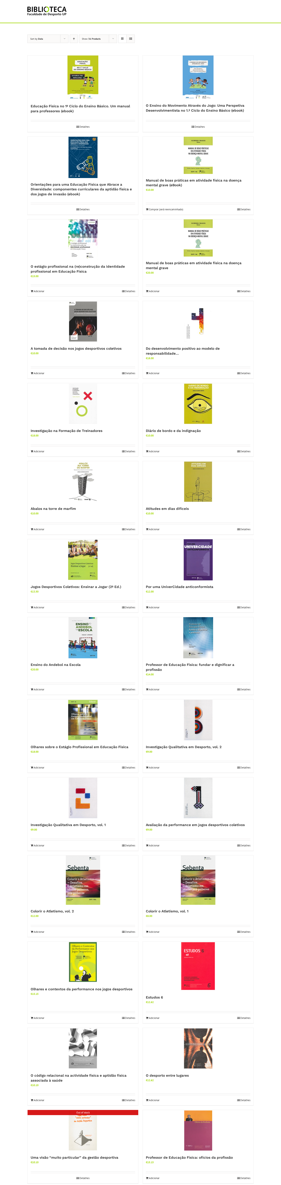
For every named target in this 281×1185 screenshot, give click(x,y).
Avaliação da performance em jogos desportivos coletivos (195, 825)
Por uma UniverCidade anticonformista (179, 587)
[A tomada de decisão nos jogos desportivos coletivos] (83, 321)
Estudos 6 (154, 997)
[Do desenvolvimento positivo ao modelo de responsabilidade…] (198, 321)
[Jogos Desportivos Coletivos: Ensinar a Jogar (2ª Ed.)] (83, 559)
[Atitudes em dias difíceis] (198, 481)
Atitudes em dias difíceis (167, 509)
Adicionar (39, 291)
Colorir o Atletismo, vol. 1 (167, 911)
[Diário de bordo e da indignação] (198, 403)
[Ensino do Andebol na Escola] (83, 637)
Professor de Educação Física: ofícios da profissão (189, 1157)
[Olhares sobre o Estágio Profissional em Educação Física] (83, 720)
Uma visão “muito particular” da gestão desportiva (74, 1157)
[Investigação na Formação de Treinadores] (83, 403)
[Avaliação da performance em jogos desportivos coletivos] (198, 797)
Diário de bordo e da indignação (173, 431)
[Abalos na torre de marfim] (83, 481)
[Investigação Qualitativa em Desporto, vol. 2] (198, 720)
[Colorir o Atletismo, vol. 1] (198, 880)
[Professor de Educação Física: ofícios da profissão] (198, 1130)
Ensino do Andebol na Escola (56, 665)
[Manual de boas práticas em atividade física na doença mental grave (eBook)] (198, 155)
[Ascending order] (74, 39)
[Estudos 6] (198, 966)
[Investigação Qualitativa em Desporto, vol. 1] (83, 797)
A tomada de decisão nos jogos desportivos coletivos (76, 348)
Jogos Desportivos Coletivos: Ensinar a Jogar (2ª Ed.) (76, 587)
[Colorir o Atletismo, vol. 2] (83, 880)
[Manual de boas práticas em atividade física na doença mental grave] (198, 238)
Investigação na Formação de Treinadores (66, 431)
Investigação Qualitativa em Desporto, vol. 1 (68, 825)
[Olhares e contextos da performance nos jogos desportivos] (83, 962)
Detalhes (84, 126)
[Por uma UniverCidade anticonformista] (198, 559)
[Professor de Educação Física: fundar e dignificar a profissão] (198, 637)
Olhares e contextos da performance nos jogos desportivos (81, 989)
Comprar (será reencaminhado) (166, 209)
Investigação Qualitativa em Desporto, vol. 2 (184, 747)
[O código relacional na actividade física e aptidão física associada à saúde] (83, 1048)
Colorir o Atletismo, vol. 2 (52, 911)
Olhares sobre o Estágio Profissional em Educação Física (79, 747)
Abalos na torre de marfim (53, 509)
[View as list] (131, 39)
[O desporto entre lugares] (198, 1048)
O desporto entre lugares (167, 1075)
